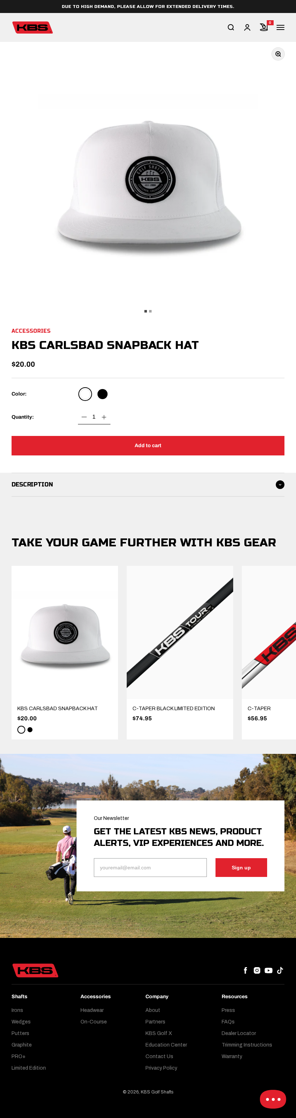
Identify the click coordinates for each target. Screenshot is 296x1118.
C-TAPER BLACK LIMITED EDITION (173, 708)
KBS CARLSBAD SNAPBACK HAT (57, 708)
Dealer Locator (239, 1033)
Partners (155, 1022)
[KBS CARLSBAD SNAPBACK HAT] (65, 632)
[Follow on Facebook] (245, 970)
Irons (17, 1010)
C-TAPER (259, 708)
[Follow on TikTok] (280, 970)
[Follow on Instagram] (257, 970)
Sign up (241, 867)
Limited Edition (29, 1068)
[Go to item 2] (150, 311)
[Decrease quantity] (84, 417)
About (152, 1010)
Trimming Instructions (247, 1045)
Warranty (232, 1056)
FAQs (228, 1022)
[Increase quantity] (104, 417)
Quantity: (23, 417)
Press (228, 1010)
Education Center (166, 1045)
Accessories (31, 331)
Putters (20, 1033)
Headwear (92, 1010)
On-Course (93, 1022)
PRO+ (19, 1056)
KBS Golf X (158, 1033)
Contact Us (159, 1056)
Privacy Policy (161, 1068)
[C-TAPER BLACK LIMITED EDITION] (180, 632)
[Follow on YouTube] (268, 970)
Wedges (21, 1022)
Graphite (22, 1045)
